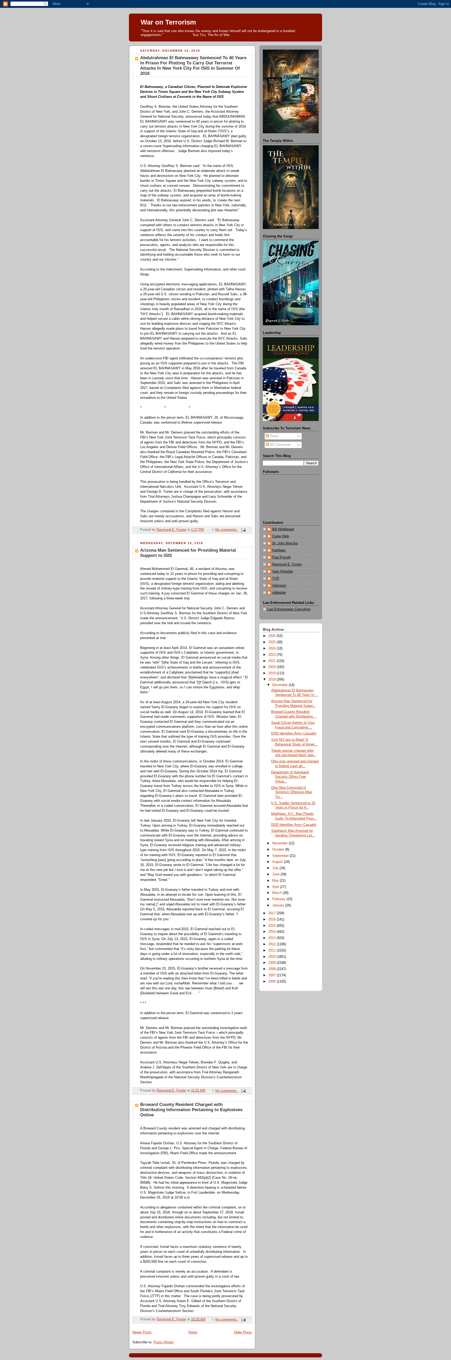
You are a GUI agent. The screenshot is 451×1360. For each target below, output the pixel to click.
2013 (272, 938)
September (281, 856)
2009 (272, 963)
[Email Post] (243, 530)
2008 (272, 969)
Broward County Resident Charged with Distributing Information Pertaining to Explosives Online (191, 1109)
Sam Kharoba (282, 571)
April (276, 887)
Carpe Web (280, 536)
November (280, 843)
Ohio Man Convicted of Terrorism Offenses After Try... (291, 792)
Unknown (279, 585)
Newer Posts (142, 1332)
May (276, 880)
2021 (272, 661)
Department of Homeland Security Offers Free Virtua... (290, 777)
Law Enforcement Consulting (288, 609)
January (278, 905)
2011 (272, 950)
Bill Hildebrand (283, 529)
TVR (275, 578)
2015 (272, 926)
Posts (274, 436)
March (277, 893)
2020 (272, 667)
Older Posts (243, 1332)
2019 (272, 673)
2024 (272, 648)
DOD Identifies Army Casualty (294, 733)
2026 (272, 636)
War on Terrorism (168, 22)
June (276, 874)
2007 (272, 975)
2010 (272, 957)
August (278, 862)
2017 (272, 913)
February (279, 899)
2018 (272, 679)
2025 (272, 642)
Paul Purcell (281, 557)
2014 (272, 932)
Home (192, 1332)
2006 (272, 981)
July (276, 868)
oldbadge (279, 592)
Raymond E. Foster (287, 564)
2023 (272, 655)
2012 (272, 944)
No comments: (227, 530)
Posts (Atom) (163, 1342)
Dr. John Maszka (285, 543)
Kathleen (279, 550)
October (278, 849)
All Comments (280, 445)
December (280, 685)
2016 (272, 919)
